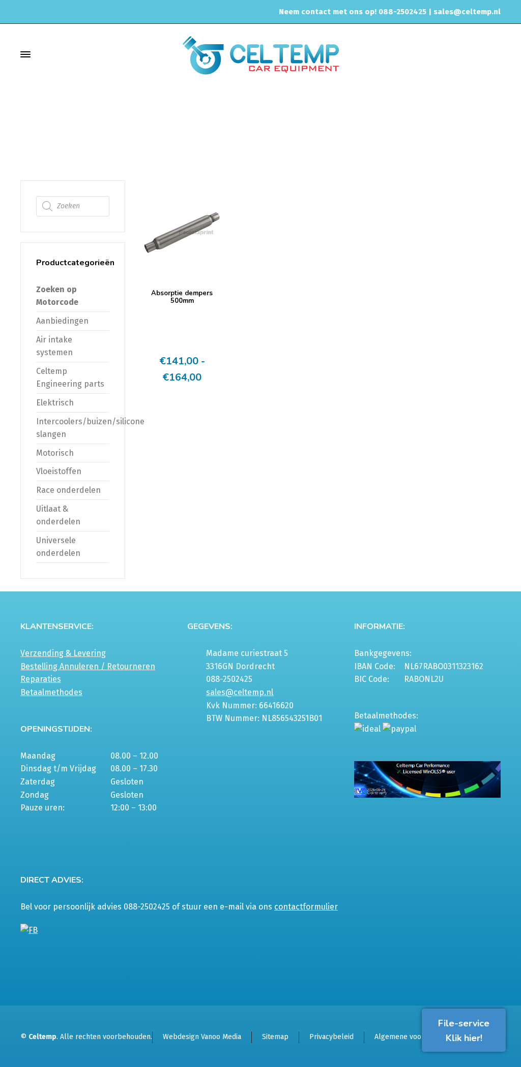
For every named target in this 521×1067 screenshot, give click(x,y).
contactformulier (306, 907)
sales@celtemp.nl (467, 11)
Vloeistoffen (58, 471)
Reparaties (40, 679)
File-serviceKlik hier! (463, 1030)
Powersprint (395, 138)
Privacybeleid (331, 1036)
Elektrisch (55, 402)
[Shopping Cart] (494, 54)
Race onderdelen (68, 490)
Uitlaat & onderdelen (272, 138)
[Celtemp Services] (260, 54)
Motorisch (55, 453)
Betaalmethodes (51, 692)
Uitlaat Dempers (340, 138)
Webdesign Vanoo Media (202, 1036)
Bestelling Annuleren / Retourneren (87, 666)
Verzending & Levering (63, 653)
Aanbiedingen (62, 321)
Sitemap (275, 1036)
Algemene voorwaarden (413, 1036)
